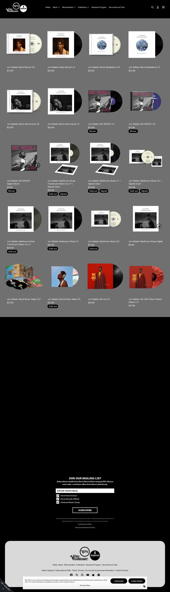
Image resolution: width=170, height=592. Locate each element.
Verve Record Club (109, 565)
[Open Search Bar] (152, 7)
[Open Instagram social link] (82, 575)
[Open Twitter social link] (77, 575)
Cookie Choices (121, 570)
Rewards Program (93, 565)
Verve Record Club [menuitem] (117, 7)
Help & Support (48, 570)
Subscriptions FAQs (63, 570)
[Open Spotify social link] (98, 575)
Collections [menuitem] (82, 7)
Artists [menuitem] (48, 7)
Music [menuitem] (55, 7)
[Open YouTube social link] (87, 575)
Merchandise (69, 565)
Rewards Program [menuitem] (99, 7)
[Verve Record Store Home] (16, 7)
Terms (74, 570)
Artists (55, 565)
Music (60, 565)
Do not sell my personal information (99, 570)
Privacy (81, 570)
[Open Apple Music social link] (93, 575)
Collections (80, 565)
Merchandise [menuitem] (67, 7)
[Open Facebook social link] (71, 575)
